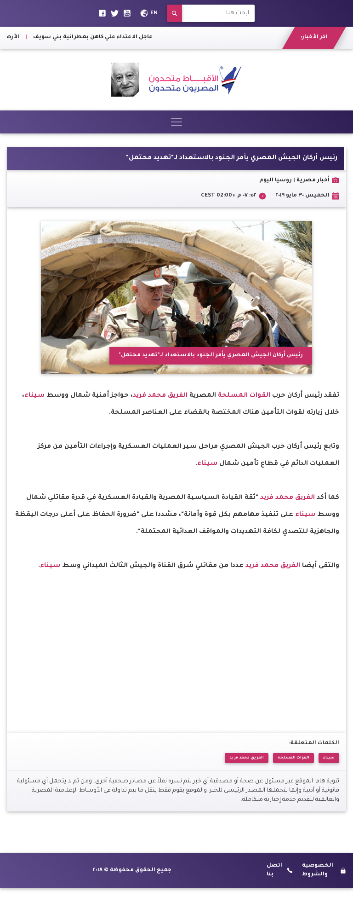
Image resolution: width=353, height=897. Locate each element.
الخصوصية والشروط (317, 870)
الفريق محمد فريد (161, 395)
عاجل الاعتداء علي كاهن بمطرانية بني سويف (102, 38)
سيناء (34, 395)
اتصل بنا (274, 870)
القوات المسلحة (244, 395)
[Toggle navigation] (176, 121)
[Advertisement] (176, 639)
